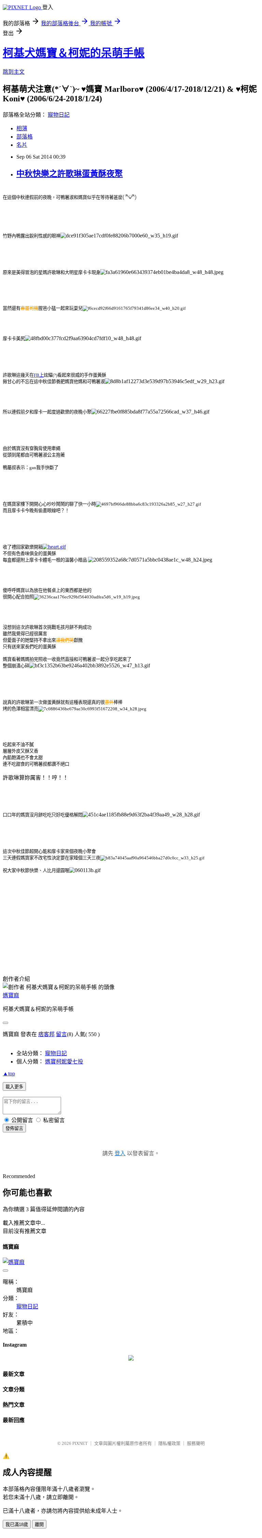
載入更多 (14, 1086)
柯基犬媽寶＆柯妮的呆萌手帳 (74, 53)
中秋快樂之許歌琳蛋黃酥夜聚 (69, 173)
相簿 (21, 128)
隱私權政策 (169, 1443)
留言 (61, 1034)
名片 (21, 145)
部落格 (24, 137)
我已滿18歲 (16, 1524)
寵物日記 (59, 115)
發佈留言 (14, 1128)
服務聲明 (196, 1443)
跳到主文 (14, 72)
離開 (39, 1524)
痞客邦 (46, 1034)
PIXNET (80, 1443)
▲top (9, 1073)
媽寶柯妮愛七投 (64, 1061)
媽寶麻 (11, 995)
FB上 (39, 375)
